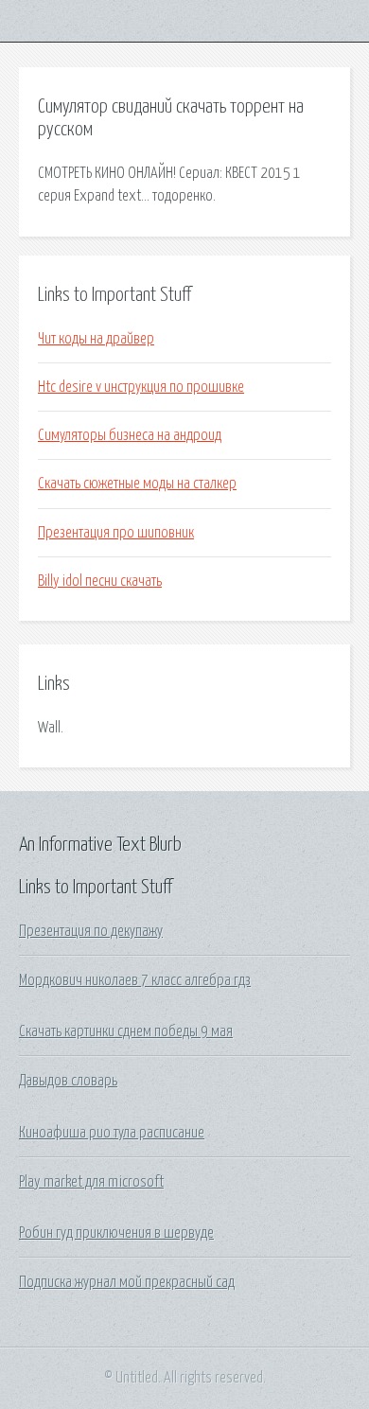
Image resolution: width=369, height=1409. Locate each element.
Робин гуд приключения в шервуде (116, 1233)
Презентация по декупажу (91, 931)
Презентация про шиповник (116, 532)
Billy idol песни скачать (100, 581)
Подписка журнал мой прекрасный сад (127, 1282)
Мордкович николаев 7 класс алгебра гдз (135, 980)
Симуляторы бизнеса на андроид (129, 435)
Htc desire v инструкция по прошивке (141, 387)
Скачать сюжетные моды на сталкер (137, 483)
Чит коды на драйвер (96, 338)
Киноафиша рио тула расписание (111, 1132)
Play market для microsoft (91, 1181)
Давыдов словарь (68, 1080)
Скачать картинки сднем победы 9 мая (126, 1031)
